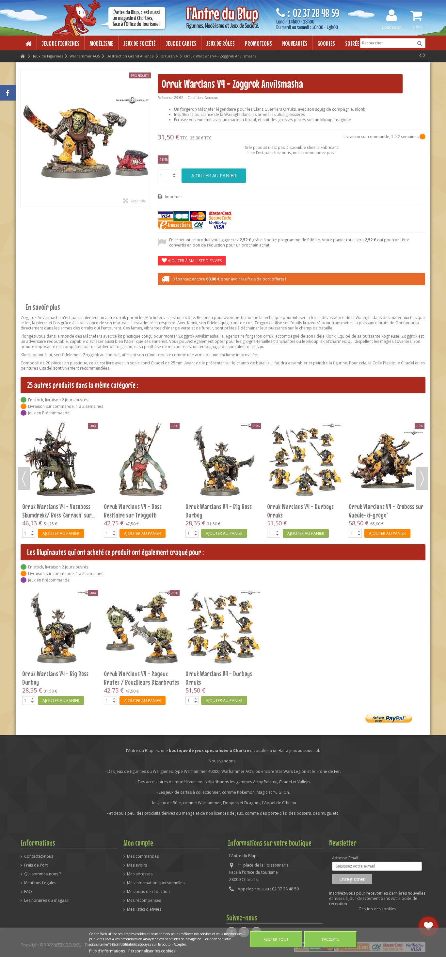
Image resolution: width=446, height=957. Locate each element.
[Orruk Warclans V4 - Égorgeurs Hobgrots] (305, 429)
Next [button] (422, 478)
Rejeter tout (276, 939)
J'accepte (330, 939)
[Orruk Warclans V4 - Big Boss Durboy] (60, 627)
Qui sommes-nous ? (42, 874)
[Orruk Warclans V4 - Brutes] (223, 429)
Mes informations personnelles (155, 882)
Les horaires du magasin (47, 900)
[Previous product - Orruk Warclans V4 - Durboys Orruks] (420, 55)
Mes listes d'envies (144, 909)
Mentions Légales (40, 882)
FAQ (28, 891)
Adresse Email (345, 858)
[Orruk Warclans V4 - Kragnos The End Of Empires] (142, 429)
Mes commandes (143, 856)
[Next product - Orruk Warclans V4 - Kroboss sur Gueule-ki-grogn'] (424, 55)
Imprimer (173, 196)
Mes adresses (139, 874)
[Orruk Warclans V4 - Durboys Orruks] (223, 627)
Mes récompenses (144, 900)
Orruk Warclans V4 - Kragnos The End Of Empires (137, 449)
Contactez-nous (38, 856)
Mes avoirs (137, 865)
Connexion (392, 26)
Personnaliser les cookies (151, 951)
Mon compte (138, 842)
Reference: (165, 97)
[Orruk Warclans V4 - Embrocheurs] (386, 429)
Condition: (195, 97)
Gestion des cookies (377, 909)
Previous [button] (24, 478)
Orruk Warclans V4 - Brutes (217, 445)
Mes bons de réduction (148, 891)
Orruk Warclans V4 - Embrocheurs (372, 449)
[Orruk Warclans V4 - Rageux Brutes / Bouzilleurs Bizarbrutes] (60, 429)
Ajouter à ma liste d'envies (194, 260)
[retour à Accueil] (22, 56)
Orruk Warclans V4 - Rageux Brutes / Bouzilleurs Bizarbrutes (60, 449)
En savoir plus (42, 307)
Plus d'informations (107, 951)
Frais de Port (36, 865)
